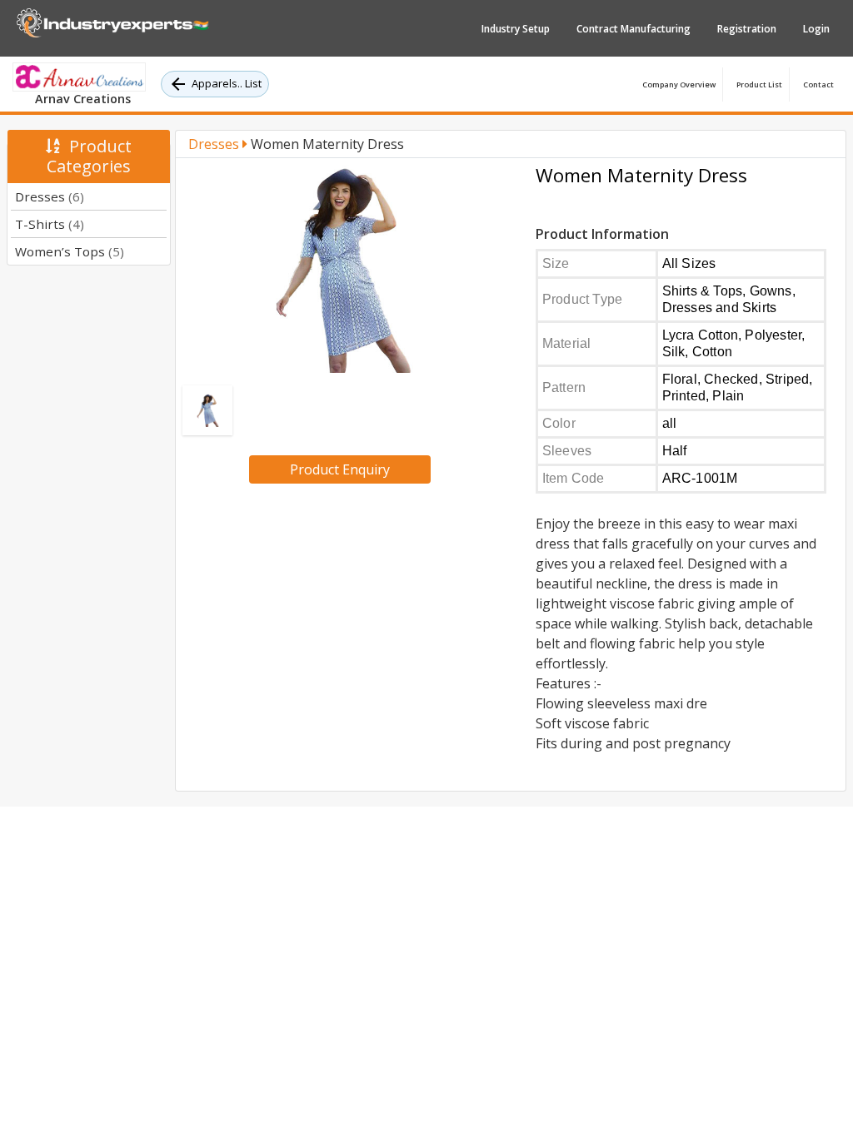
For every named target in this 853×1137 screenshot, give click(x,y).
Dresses (49, 196)
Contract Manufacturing (633, 29)
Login (816, 29)
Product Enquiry (340, 469)
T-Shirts (49, 224)
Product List (759, 84)
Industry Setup (515, 29)
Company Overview (679, 84)
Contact (818, 84)
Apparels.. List (227, 83)
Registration (746, 29)
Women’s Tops (69, 251)
